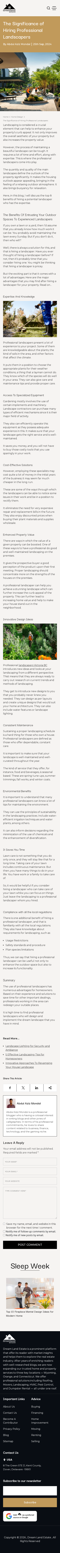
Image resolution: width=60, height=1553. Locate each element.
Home (5, 117)
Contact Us (10, 1412)
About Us (9, 1406)
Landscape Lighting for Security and (28, 1046)
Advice (36, 1398)
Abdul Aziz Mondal (29, 1103)
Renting (36, 1435)
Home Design (17, 117)
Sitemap (8, 1441)
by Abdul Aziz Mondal (16, 44)
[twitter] (23, 1088)
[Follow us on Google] (20, 1516)
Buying (35, 1406)
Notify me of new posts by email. (25, 1235)
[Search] (48, 8)
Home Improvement (39, 1421)
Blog (6, 1435)
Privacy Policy (11, 1428)
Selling (35, 1441)
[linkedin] (36, 1088)
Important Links (14, 1398)
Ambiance (12, 1049)
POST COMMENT (30, 1244)
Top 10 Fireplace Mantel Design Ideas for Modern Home (30, 1313)
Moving (35, 1428)
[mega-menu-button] (54, 8)
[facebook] (10, 1088)
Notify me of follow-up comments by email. (31, 1231)
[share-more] (50, 1088)
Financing (37, 1412)
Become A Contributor (10, 1421)
